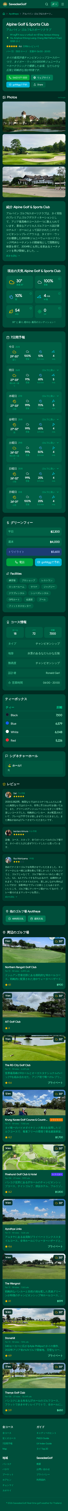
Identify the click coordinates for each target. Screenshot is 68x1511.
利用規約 (41, 1479)
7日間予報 (7, 1443)
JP (53, 4)
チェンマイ (8, 1485)
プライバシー (43, 1474)
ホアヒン (7, 1479)
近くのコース (9, 1438)
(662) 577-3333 (20, 77)
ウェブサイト (43, 77)
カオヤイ (7, 1490)
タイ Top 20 (42, 1448)
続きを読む (11, 255)
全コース (7, 1433)
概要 (39, 1463)
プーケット (8, 1474)
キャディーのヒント (46, 1433)
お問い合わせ (43, 1469)
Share (40, 84)
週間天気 (38, 918)
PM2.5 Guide (43, 1438)
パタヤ (6, 1469)
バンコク (7, 1463)
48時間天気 (17, 918)
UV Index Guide (44, 1443)
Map (5, 1448)
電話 (22, 562)
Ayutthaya (14, 13)
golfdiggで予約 (20, 84)
